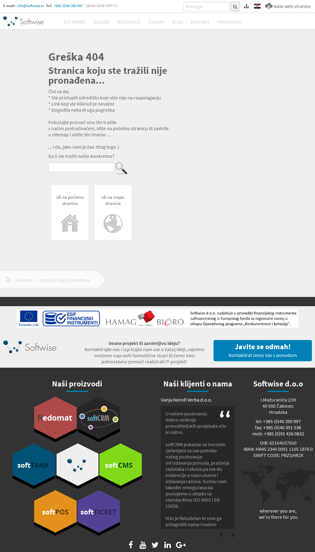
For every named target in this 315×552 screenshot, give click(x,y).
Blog (177, 22)
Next (233, 535)
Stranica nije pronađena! (65, 280)
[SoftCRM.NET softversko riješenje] (77, 466)
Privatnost (229, 22)
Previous (220, 535)
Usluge (101, 22)
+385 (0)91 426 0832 (284, 433)
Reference (129, 22)
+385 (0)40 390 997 (68, 5)
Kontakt (200, 22)
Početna (23, 280)
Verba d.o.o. (199, 400)
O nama (156, 22)
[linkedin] (167, 545)
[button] (257, 6)
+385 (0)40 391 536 (282, 427)
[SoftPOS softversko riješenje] (55, 513)
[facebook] (130, 545)
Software (74, 22)
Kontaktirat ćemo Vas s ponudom (263, 350)
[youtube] (143, 545)
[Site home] (23, 21)
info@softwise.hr (31, 5)
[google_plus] (180, 545)
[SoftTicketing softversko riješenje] (99, 513)
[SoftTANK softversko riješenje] (34, 466)
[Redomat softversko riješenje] (55, 419)
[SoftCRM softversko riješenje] (99, 419)
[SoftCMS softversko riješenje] (120, 466)
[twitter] (155, 545)
